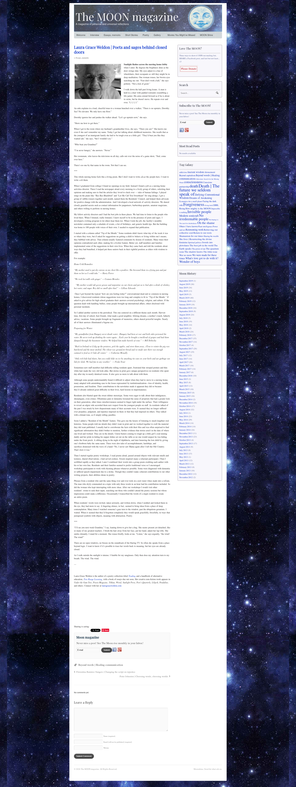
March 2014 (184, 423)
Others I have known (188, 226)
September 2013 (186, 443)
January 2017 (185, 372)
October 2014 (185, 406)
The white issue (210, 251)
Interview (94, 35)
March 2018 (184, 331)
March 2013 (184, 463)
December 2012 (185, 474)
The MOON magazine (127, 16)
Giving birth (209, 205)
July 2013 (183, 450)
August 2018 (184, 314)
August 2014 (184, 409)
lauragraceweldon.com (111, 585)
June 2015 (183, 379)
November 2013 (186, 436)
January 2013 (185, 470)
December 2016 (185, 375)
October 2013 (185, 440)
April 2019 (183, 294)
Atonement (209, 172)
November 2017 (186, 341)
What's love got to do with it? (201, 258)
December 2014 (185, 399)
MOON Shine (206, 35)
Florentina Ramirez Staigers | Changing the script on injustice (105, 671)
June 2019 (183, 287)
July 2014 (183, 413)
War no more (185, 255)
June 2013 (183, 453)
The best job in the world (202, 245)
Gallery (157, 35)
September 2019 (186, 280)
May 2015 (183, 382)
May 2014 (183, 419)
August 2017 (184, 352)
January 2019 (185, 304)
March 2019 (184, 297)
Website (106, 748)
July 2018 (183, 318)
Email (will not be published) (117, 742)
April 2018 (183, 328)
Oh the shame (206, 223)
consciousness (193, 182)
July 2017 (183, 355)
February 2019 (185, 301)
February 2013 (185, 467)
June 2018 (183, 321)
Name (109, 736)
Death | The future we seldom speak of (199, 190)
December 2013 (185, 433)
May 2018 (183, 324)
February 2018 (185, 335)
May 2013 (183, 457)
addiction (183, 172)
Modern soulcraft (189, 215)
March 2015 (184, 389)
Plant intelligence (205, 226)
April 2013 (183, 460)
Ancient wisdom (195, 172)
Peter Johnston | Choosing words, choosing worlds (144, 676)
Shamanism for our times (191, 235)
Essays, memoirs (112, 35)
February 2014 (185, 426)
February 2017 (185, 368)
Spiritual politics (194, 242)
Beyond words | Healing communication (100, 665)
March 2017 (184, 365)
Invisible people (199, 211)
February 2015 (185, 392)
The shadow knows (194, 251)
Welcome (80, 35)
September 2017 (186, 348)
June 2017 (183, 358)
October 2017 (185, 345)
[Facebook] (114, 650)
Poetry (146, 35)
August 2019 (184, 284)
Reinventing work (194, 229)
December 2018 (185, 307)
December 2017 (185, 338)
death (194, 186)
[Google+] (119, 650)
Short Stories (131, 35)
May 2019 (183, 291)
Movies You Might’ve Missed (181, 35)
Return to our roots (202, 232)
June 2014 (183, 416)
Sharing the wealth (211, 236)
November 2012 (186, 477)
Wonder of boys (189, 261)
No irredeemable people (193, 217)
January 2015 (185, 396)
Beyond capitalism (187, 175)
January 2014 (185, 429)
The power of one (199, 248)
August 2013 (184, 446)
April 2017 (183, 362)
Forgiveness (193, 204)
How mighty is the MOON (198, 208)
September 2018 (186, 311)
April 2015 (183, 385)
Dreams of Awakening (200, 198)
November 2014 (186, 402)
